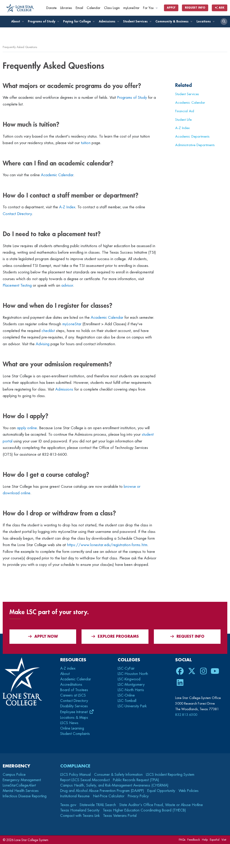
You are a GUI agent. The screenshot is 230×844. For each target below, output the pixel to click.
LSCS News (69, 723)
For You (149, 8)
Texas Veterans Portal (120, 816)
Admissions (107, 21)
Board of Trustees (74, 690)
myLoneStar (131, 8)
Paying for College (77, 21)
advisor (67, 285)
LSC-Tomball (127, 701)
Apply (171, 8)
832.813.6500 (186, 714)
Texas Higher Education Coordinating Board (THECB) (144, 810)
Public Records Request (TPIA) (136, 780)
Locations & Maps (74, 717)
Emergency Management (22, 780)
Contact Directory (17, 214)
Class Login (112, 8)
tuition (86, 143)
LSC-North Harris (131, 690)
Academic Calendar (57, 175)
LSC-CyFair (126, 668)
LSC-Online (126, 695)
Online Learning (72, 728)
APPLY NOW (46, 636)
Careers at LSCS (73, 695)
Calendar (93, 8)
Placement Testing (17, 285)
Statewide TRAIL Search (98, 805)
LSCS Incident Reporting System (170, 774)
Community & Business (172, 21)
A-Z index (67, 668)
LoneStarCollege (19, 785)
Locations (204, 21)
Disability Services (74, 706)
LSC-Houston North (133, 674)
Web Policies (189, 791)
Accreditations (71, 684)
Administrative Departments (195, 145)
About (16, 21)
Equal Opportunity (161, 791)
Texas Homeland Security (80, 810)
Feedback (193, 839)
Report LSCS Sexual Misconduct (85, 780)
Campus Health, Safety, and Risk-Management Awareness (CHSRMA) (114, 785)
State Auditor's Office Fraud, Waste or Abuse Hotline (161, 805)
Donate (51, 8)
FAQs (182, 839)
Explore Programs (118, 636)
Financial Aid (184, 111)
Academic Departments (192, 136)
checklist (48, 331)
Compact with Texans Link (80, 816)
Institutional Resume (75, 796)
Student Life (183, 119)
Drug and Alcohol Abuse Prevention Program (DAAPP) (102, 791)
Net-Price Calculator (108, 796)
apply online (27, 428)
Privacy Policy (138, 796)
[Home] (20, 8)
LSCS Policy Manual (75, 774)
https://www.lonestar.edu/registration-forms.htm (107, 545)
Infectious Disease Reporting (24, 796)
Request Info (195, 8)
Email (79, 8)
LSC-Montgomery (131, 684)
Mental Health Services (21, 791)
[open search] (224, 21)
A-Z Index (67, 207)
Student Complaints (75, 734)
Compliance (75, 766)
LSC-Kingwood (129, 679)
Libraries (66, 8)
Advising (42, 344)
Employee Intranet (74, 712)
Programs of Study (42, 21)
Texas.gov (68, 805)
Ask (221, 8)
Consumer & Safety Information (118, 774)
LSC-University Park (132, 706)
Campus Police (14, 774)
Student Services (135, 21)
